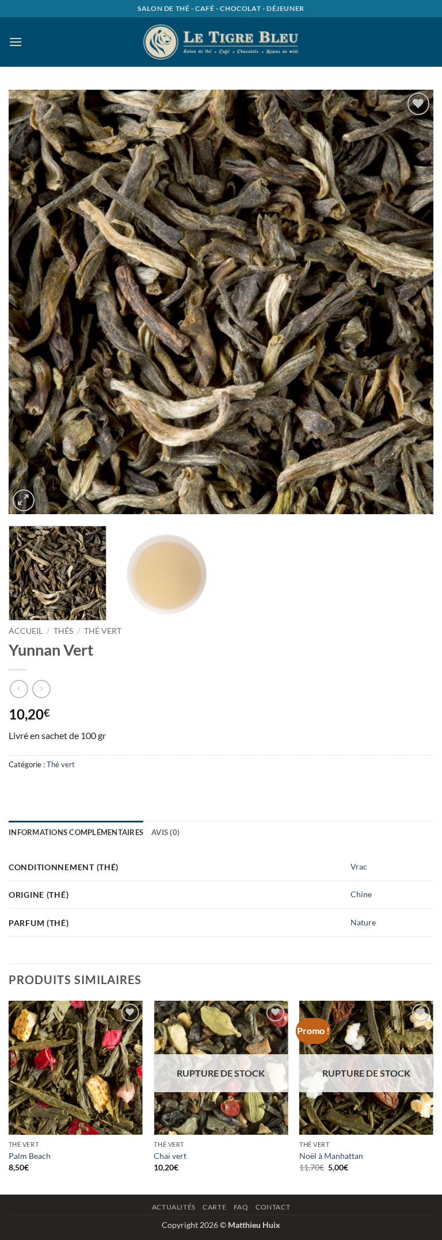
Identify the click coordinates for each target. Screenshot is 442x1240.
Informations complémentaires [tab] (76, 832)
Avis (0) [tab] (165, 832)
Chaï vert (170, 1156)
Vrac (358, 866)
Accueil (26, 631)
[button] (15, 42)
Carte (214, 1207)
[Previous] (31, 302)
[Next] (410, 302)
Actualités (174, 1207)
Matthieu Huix (254, 1225)
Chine (361, 894)
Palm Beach (30, 1156)
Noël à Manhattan (331, 1156)
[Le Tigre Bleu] (221, 41)
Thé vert (102, 631)
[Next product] (19, 689)
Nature (363, 922)
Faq (241, 1207)
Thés (63, 631)
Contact (273, 1207)
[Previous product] (41, 689)
